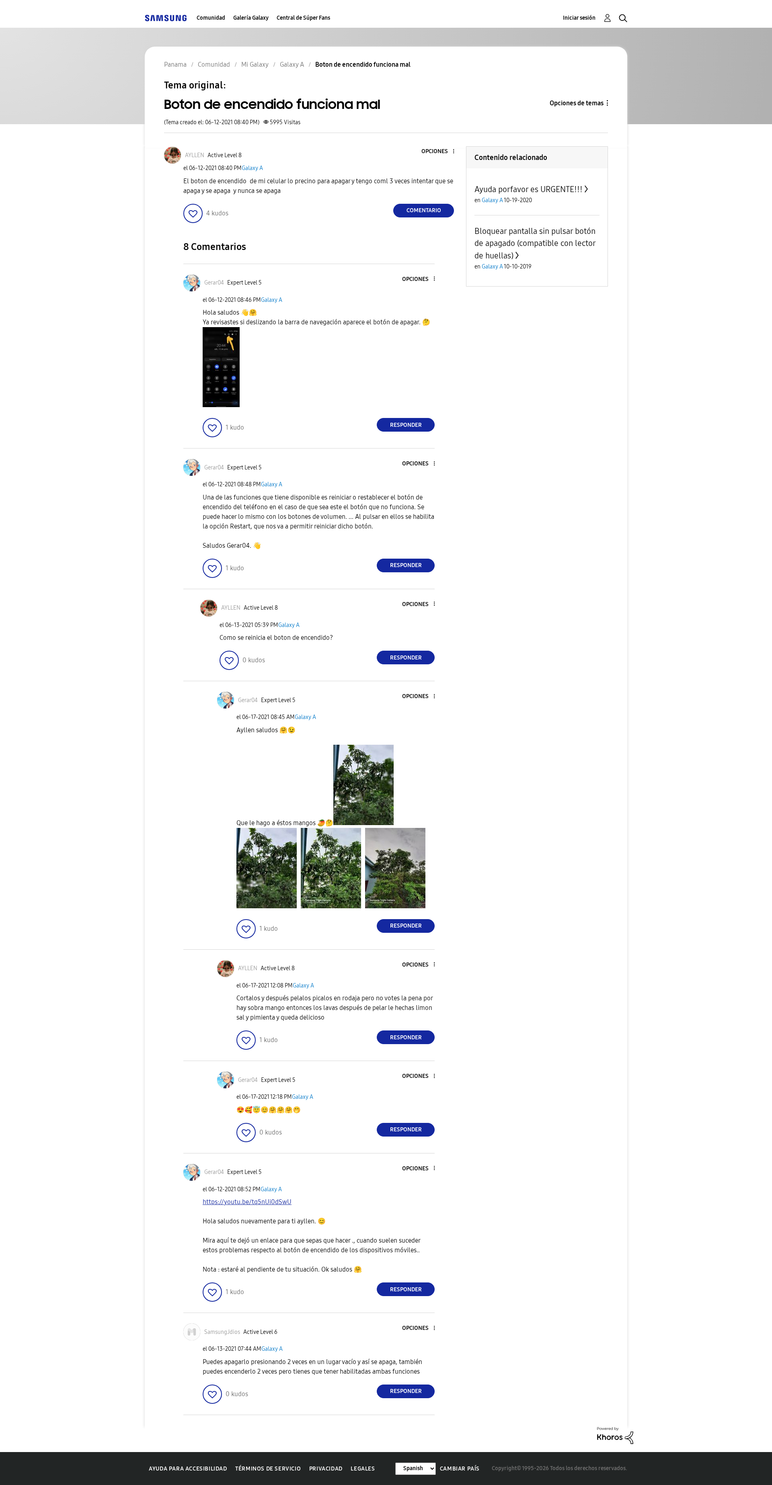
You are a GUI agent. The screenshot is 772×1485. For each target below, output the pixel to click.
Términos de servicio (268, 1468)
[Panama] (166, 18)
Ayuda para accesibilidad (188, 1468)
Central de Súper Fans (303, 17)
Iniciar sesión (579, 17)
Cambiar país (460, 1468)
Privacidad (326, 1468)
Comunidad (211, 17)
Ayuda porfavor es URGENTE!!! (528, 189)
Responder (406, 425)
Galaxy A (252, 168)
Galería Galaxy (251, 17)
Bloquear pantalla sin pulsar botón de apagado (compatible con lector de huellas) (534, 243)
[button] (440, 152)
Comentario (424, 210)
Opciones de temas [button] (577, 103)
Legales (363, 1468)
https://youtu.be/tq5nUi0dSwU (247, 1202)
